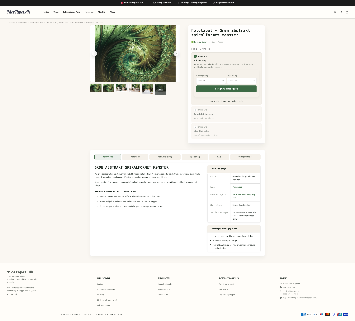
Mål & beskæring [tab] (165, 156)
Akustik (101, 12)
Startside (11, 23)
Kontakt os (217, 244)
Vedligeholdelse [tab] (245, 156)
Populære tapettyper (227, 294)
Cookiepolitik (163, 294)
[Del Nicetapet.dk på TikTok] (16, 294)
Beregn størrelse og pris (226, 88)
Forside (45, 12)
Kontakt (100, 284)
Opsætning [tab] (195, 156)
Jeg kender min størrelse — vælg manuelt (226, 101)
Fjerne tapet (223, 289)
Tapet (56, 12)
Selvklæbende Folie (71, 12)
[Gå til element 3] (122, 88)
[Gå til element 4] (134, 88)
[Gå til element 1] (96, 88)
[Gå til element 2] (109, 88)
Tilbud (112, 12)
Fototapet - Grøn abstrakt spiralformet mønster (81, 23)
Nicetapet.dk (20, 272)
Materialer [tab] (135, 156)
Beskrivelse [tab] (108, 156)
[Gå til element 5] (147, 89)
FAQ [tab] (219, 156)
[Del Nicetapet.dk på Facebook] (8, 294)
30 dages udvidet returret (107, 300)
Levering (100, 294)
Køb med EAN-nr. (103, 305)
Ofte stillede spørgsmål (106, 289)
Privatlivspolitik (164, 289)
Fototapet (88, 12)
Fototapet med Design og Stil (43, 23)
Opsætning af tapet (226, 284)
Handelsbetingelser (165, 284)
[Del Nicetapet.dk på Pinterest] (12, 294)
